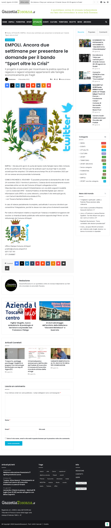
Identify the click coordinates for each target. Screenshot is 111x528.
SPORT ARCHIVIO (86, 164)
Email (7, 429)
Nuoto (58, 482)
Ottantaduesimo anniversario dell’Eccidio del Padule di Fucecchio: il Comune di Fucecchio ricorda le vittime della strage (37, 366)
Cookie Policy (82, 488)
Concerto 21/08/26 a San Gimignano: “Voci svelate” (98, 75)
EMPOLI (11, 22)
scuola (65, 482)
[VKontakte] (38, 85)
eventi (62, 475)
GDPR (78, 477)
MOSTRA (42, 482)
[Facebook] (7, 85)
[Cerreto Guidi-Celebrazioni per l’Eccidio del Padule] (85, 119)
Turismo (48, 486)
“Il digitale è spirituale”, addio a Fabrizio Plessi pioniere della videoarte (90, 202)
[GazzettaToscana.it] (18, 11)
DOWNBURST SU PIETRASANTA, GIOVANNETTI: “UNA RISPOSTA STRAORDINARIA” (99, 44)
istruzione (59, 479)
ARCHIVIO (87, 22)
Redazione (12, 79)
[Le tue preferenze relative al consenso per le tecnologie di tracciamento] (107, 524)
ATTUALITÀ (37, 22)
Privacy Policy (82, 483)
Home (8, 33)
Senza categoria (86, 167)
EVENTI (46, 22)
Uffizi (55, 486)
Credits (46, 524)
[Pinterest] (28, 85)
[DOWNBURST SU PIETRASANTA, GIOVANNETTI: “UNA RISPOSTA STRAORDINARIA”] (85, 43)
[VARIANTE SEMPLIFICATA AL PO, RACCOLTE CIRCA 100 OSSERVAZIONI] (60, 353)
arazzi (42, 471)
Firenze (42, 479)
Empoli (55, 475)
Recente (81, 32)
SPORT (29, 22)
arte (48, 471)
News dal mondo (86, 193)
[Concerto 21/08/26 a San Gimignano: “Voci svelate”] (85, 75)
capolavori (62, 471)
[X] (12, 85)
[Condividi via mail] (63, 263)
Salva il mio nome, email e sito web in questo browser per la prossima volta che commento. (38, 438)
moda (67, 479)
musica (50, 482)
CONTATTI (79, 474)
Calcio (54, 471)
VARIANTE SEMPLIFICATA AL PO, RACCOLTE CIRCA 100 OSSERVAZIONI (60, 363)
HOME (4, 22)
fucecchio (50, 479)
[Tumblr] (23, 85)
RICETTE (72, 22)
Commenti (103, 32)
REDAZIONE (80, 471)
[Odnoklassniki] (43, 85)
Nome (7, 420)
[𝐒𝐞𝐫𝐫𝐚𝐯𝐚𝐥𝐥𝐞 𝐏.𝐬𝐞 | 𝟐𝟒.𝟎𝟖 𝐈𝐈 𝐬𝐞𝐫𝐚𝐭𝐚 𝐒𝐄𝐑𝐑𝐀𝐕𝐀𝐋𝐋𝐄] (85, 88)
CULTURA (53, 22)
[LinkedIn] (17, 85)
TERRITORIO (63, 22)
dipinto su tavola (45, 475)
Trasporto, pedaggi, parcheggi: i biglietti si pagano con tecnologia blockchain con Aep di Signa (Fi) (14, 365)
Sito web (42, 429)
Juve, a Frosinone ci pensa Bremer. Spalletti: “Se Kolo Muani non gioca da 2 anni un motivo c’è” (92, 215)
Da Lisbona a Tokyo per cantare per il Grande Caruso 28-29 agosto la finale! (56, 2)
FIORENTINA (20, 22)
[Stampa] (7, 268)
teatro (41, 486)
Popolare (91, 32)
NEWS (79, 22)
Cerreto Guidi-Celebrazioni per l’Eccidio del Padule (99, 119)
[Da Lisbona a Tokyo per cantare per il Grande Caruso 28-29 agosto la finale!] (85, 58)
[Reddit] (33, 85)
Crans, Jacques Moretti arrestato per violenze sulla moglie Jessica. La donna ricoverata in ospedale (93, 229)
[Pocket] (49, 85)
